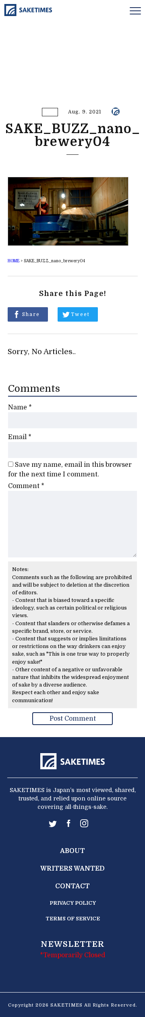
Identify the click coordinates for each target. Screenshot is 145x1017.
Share (31, 314)
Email (19, 437)
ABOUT (72, 851)
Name (20, 407)
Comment (26, 486)
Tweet (80, 314)
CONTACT (72, 886)
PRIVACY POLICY (73, 903)
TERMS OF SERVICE (73, 919)
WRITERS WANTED (72, 868)
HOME (13, 261)
